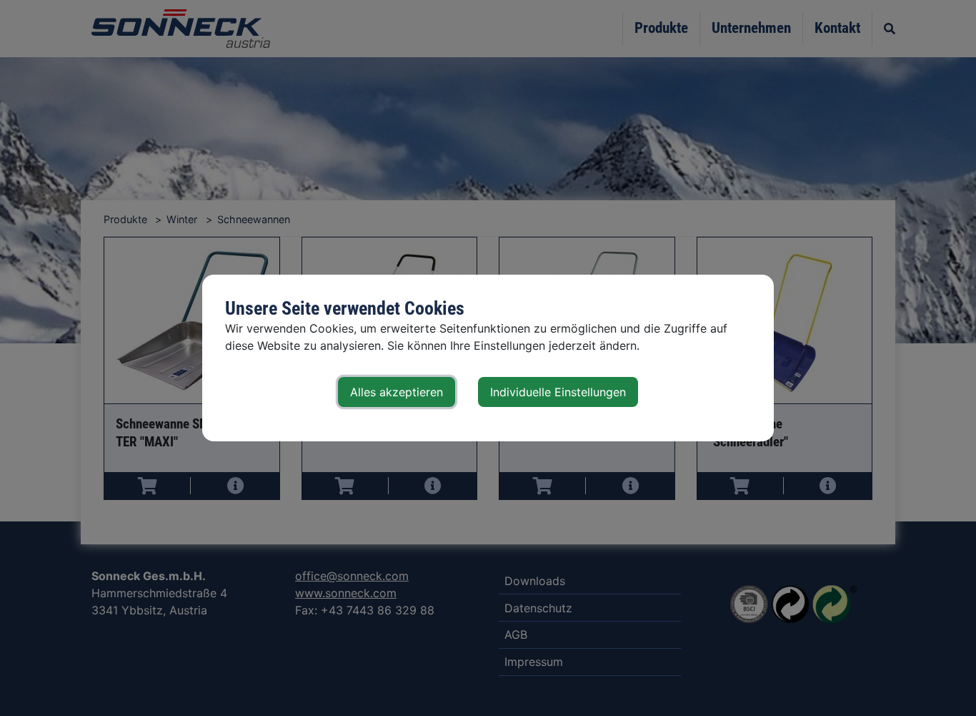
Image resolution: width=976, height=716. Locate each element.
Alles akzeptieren (396, 392)
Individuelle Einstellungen (558, 392)
